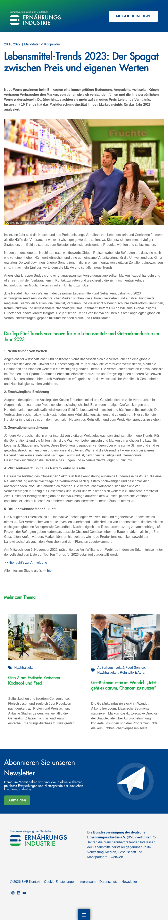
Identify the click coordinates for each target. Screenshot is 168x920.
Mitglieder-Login (133, 16)
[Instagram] (13, 893)
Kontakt (34, 881)
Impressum (87, 881)
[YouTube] (24, 893)
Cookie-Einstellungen (60, 881)
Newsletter (129, 881)
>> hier (47, 570)
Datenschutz (108, 881)
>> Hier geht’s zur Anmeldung (25, 562)
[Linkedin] (19, 893)
